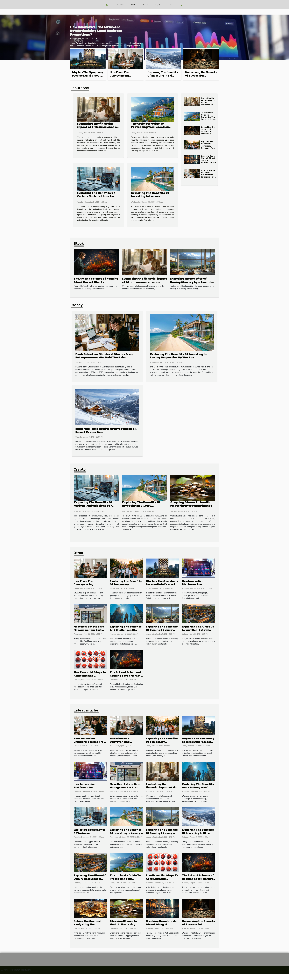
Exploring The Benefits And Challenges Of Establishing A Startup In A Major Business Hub (126, 631)
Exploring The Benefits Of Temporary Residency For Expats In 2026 (208, 145)
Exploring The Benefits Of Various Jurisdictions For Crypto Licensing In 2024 (96, 196)
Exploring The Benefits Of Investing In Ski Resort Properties (162, 76)
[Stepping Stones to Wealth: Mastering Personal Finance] (192, 488)
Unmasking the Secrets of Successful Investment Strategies (201, 76)
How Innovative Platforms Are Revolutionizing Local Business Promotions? (96, 30)
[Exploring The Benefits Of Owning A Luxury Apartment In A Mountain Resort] (192, 262)
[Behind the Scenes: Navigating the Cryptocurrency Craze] (90, 908)
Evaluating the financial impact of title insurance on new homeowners (98, 127)
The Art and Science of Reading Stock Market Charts (125, 676)
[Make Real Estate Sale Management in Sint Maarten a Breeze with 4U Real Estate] (90, 614)
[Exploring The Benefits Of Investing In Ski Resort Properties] (163, 59)
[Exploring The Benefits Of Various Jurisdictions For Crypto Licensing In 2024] (98, 179)
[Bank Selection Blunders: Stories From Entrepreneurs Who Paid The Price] (192, 173)
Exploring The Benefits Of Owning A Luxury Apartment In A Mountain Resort (191, 282)
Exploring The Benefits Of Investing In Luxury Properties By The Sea (150, 196)
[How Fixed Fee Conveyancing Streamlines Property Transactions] (125, 59)
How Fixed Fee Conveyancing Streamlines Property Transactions (89, 586)
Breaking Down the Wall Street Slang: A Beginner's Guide (162, 924)
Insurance (120, 5)
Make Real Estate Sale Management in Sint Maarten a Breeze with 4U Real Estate (89, 631)
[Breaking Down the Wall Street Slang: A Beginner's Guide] (192, 159)
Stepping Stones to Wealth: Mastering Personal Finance (191, 504)
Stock (133, 5)
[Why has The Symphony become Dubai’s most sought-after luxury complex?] (88, 59)
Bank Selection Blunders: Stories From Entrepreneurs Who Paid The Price (208, 175)
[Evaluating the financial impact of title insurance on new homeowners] (98, 109)
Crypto (157, 5)
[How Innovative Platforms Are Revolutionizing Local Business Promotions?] (198, 568)
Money (145, 5)
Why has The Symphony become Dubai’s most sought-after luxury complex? (162, 586)
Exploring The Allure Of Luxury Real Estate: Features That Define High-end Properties (198, 631)
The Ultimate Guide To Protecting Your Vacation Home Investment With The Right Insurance (151, 128)
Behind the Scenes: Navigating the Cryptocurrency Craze (89, 924)
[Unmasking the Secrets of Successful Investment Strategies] (201, 59)
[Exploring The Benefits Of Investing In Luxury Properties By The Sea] (152, 179)
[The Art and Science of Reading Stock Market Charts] (96, 262)
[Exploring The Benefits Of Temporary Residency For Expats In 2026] (192, 144)
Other (170, 5)
